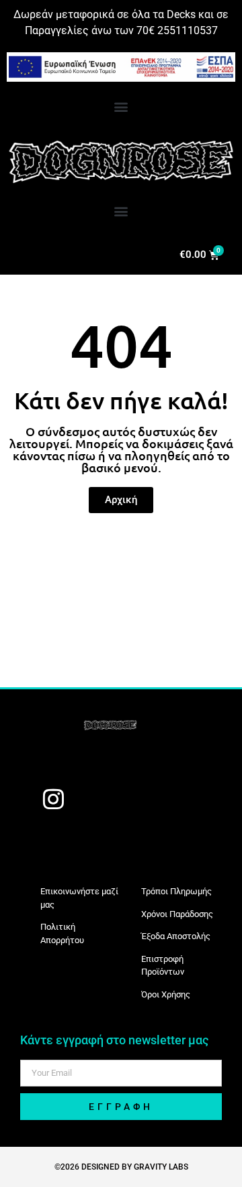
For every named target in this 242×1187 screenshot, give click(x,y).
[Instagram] (53, 798)
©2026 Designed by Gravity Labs (121, 1167)
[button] (121, 106)
